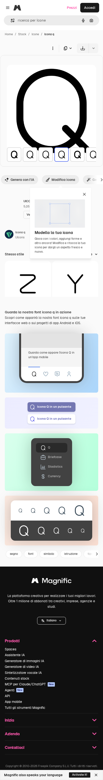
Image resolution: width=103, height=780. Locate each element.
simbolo (49, 554)
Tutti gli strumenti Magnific (25, 707)
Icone (35, 34)
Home (9, 34)
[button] (51, 621)
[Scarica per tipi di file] (68, 48)
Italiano (51, 620)
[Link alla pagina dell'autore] (9, 235)
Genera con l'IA (22, 180)
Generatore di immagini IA (24, 661)
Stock (22, 34)
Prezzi (72, 8)
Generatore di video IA (22, 667)
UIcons (19, 237)
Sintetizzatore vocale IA (23, 673)
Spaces (10, 649)
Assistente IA (15, 655)
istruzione (71, 554)
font (31, 554)
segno (14, 554)
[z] (28, 284)
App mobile (13, 702)
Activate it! (79, 775)
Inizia (9, 720)
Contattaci (14, 747)
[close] (84, 194)
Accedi (89, 8)
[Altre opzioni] (52, 48)
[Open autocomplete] (10, 20)
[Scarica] (83, 48)
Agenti (14, 690)
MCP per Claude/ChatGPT (29, 684)
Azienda (12, 733)
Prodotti (12, 640)
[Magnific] (51, 581)
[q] (14, 154)
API (7, 696)
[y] (75, 284)
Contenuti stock (17, 678)
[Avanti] (96, 554)
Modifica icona (63, 180)
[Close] (96, 775)
